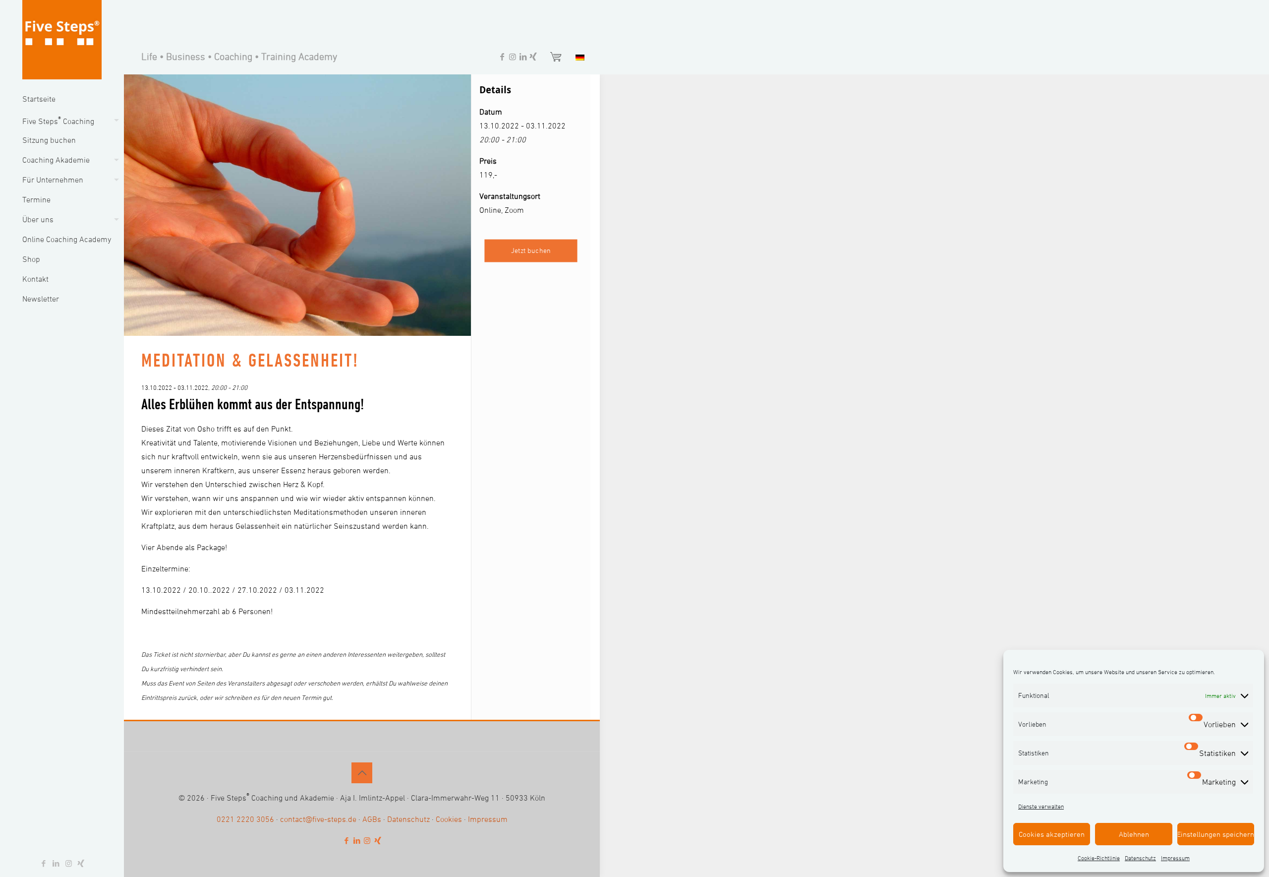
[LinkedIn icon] (56, 863)
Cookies (449, 818)
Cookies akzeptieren (1052, 834)
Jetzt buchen (531, 250)
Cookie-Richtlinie (1099, 857)
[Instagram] (513, 58)
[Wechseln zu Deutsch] (577, 56)
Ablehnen (1134, 834)
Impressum (1175, 857)
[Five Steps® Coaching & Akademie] (62, 39)
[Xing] (533, 58)
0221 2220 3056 (245, 818)
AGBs (371, 818)
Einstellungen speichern (1215, 834)
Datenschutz (1140, 857)
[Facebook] (502, 58)
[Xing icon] (81, 863)
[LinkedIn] (523, 58)
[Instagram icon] (68, 863)
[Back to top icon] (361, 772)
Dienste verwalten (1041, 806)
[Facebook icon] (44, 863)
